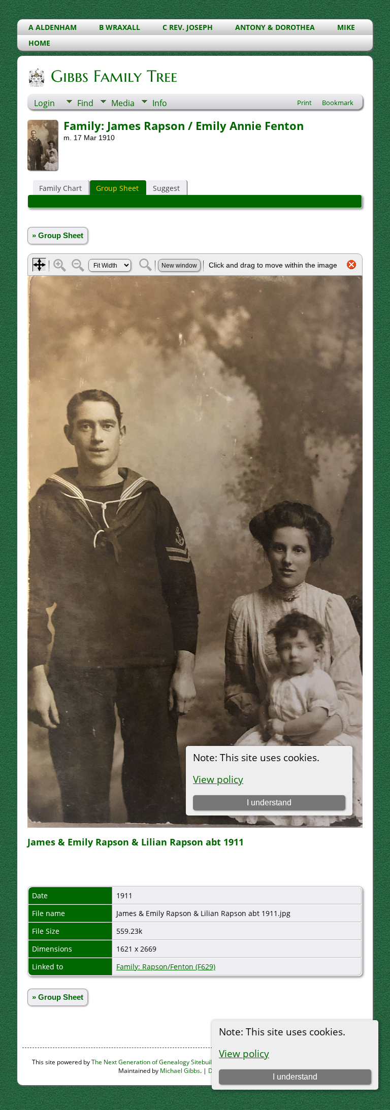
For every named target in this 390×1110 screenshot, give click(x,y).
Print (304, 102)
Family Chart (60, 188)
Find (85, 103)
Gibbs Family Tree (114, 76)
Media (123, 103)
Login (44, 103)
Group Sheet (117, 188)
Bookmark (337, 102)
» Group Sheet (57, 236)
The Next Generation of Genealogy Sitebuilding (157, 1062)
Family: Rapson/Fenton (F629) (165, 966)
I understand (295, 1076)
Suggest (166, 188)
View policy (244, 1053)
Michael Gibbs (180, 1070)
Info (159, 103)
